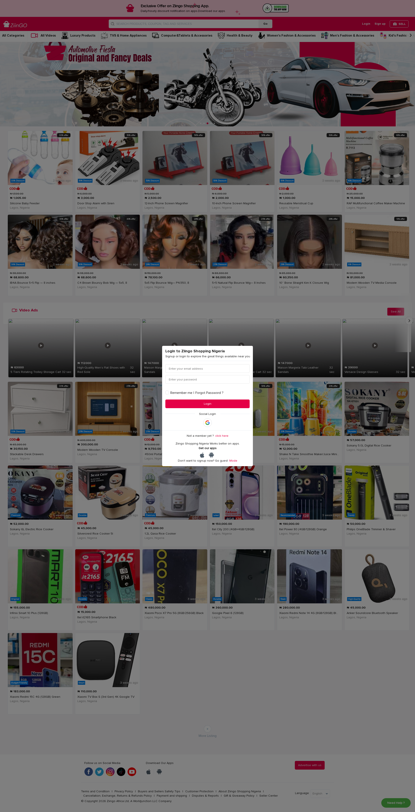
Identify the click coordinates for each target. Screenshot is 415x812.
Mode (233, 460)
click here (221, 436)
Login (207, 404)
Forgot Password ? (209, 393)
